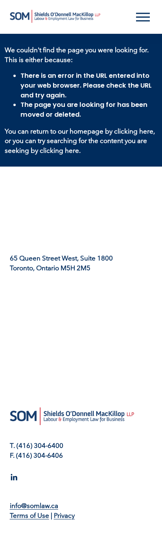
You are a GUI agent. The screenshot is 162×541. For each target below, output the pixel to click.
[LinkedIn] (14, 477)
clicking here (133, 131)
